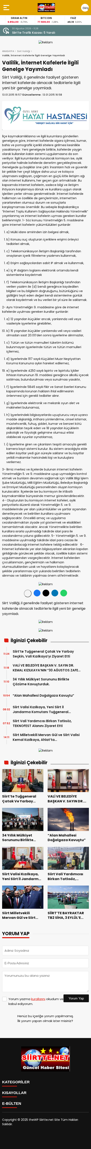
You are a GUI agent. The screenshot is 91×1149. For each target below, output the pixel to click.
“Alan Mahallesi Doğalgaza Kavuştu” (43, 695)
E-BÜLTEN (11, 1103)
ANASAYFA (8, 51)
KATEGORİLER (16, 1082)
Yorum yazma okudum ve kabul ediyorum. (35, 1001)
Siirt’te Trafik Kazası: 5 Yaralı (33, 33)
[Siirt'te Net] (46, 7)
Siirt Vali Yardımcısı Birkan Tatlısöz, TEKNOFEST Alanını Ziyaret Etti (42, 723)
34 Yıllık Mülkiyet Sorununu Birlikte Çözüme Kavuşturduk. (41, 681)
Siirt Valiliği (23, 51)
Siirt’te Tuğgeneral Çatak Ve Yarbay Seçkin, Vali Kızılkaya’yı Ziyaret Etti (43, 654)
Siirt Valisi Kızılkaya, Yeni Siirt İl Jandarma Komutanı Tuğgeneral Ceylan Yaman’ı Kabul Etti (40, 709)
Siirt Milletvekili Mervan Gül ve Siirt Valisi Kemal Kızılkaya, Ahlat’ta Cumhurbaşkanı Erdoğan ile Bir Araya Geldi (46, 737)
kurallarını (38, 999)
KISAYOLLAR (14, 1093)
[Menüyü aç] (7, 7)
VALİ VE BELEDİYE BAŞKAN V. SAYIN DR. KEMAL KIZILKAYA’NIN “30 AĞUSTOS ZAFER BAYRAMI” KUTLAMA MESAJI (46, 668)
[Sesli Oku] (28, 593)
